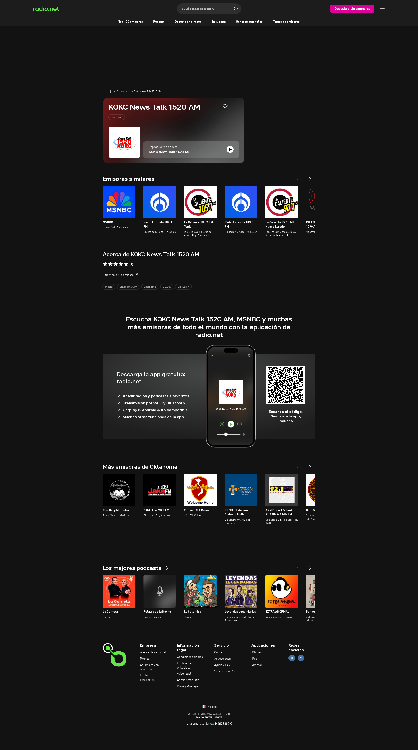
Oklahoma (150, 287)
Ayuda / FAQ (222, 665)
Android (256, 665)
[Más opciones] (236, 106)
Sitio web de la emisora (118, 275)
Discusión (116, 117)
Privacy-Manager (188, 686)
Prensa (145, 658)
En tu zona (218, 21)
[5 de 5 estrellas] (126, 264)
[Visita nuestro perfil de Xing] (301, 658)
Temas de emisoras (286, 21)
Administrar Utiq (188, 680)
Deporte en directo (188, 21)
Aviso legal (184, 673)
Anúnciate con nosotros (149, 667)
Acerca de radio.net (153, 652)
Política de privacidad (184, 665)
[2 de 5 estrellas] (110, 264)
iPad (254, 658)
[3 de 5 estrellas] (115, 264)
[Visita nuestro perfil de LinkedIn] (291, 658)
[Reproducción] (230, 149)
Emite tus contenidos (147, 677)
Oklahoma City (128, 287)
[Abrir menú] (382, 8)
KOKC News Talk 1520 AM (169, 152)
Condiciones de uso (190, 657)
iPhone (256, 652)
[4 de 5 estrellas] (120, 264)
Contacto (220, 652)
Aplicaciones (222, 658)
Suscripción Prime (226, 671)
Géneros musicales (249, 21)
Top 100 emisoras (130, 21)
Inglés (109, 287)
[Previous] (297, 177)
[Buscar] (236, 8)
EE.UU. (167, 287)
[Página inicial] (110, 91)
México (212, 706)
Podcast (158, 21)
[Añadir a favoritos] (225, 105)
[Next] (310, 177)
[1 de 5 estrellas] (105, 264)
